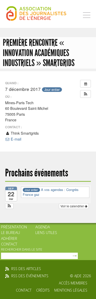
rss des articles (26, 268)
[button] (85, 94)
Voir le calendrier (72, 206)
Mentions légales (70, 290)
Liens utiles (46, 232)
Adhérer (9, 238)
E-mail (15, 139)
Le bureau (10, 232)
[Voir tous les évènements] (85, 84)
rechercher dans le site (21, 249)
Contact (9, 244)
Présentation (14, 226)
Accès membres (73, 283)
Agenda (42, 226)
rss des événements (29, 275)
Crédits (43, 290)
